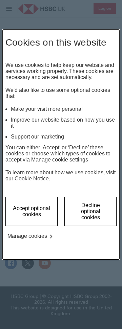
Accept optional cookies (31, 211)
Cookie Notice (32, 178)
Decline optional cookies (90, 211)
